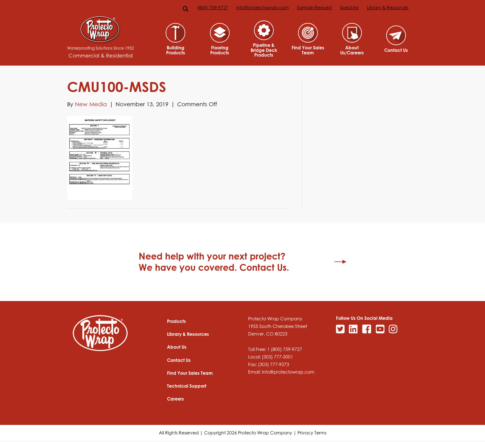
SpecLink (349, 7)
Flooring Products (219, 50)
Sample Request (314, 7)
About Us (176, 347)
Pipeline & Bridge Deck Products (264, 50)
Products (176, 321)
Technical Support (186, 386)
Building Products (175, 50)
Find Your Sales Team (308, 50)
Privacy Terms (312, 433)
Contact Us (396, 50)
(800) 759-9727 (212, 7)
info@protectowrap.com (262, 7)
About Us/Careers (352, 50)
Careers (175, 399)
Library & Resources (387, 7)
